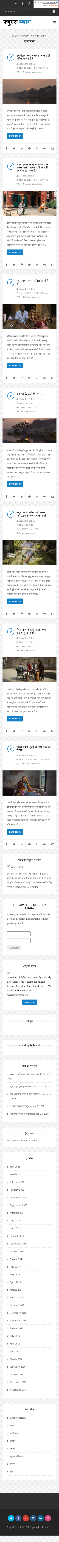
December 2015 (18, 1382)
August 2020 (16, 1212)
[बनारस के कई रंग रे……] (29, 430)
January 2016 (17, 1374)
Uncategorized (18, 1417)
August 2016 (16, 1328)
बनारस (12, 1463)
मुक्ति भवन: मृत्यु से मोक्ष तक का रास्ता (34, 748)
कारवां (12, 1425)
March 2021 (16, 1174)
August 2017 (16, 1258)
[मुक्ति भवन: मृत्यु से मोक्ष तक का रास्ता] (29, 783)
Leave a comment (33, 71)
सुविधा (12, 1471)
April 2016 (15, 1351)
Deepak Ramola (26, 175)
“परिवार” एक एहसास (18, 1106)
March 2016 (16, 1359)
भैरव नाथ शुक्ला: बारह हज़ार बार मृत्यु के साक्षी (32, 631)
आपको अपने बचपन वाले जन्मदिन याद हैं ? (26, 1074)
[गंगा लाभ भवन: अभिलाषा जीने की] (29, 316)
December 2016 (18, 1312)
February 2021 (17, 1182)
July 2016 (15, 1335)
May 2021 (15, 1166)
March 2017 (16, 1289)
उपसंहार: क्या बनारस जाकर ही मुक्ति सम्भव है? (33, 57)
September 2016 (18, 1320)
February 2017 (17, 1297)
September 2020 (18, 1205)
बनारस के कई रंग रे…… (30, 394)
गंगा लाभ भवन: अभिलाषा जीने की (32, 282)
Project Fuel (13, 1527)
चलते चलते (14, 1433)
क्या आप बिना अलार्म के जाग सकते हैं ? (25, 1093)
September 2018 (18, 1243)
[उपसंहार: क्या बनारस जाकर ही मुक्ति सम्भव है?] (29, 91)
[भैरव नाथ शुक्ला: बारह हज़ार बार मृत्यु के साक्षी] (29, 669)
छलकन (12, 1440)
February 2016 (17, 1366)
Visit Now (29, 1002)
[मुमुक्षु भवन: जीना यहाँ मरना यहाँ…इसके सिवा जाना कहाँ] (29, 552)
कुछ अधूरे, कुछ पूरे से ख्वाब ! (21, 1086)
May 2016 (15, 1343)
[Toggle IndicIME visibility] (35, 2)
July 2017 (15, 1266)
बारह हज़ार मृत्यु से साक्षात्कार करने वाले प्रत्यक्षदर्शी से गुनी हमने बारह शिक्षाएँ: (32, 167)
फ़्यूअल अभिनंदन (16, 1456)
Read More (15, 136)
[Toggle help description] (57, 2)
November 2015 (18, 1389)
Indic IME (54, 5)
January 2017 (17, 1305)
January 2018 (17, 1251)
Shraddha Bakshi (27, 63)
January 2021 (17, 1189)
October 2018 (17, 1235)
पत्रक (12, 1448)
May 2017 (15, 1274)
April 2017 (15, 1282)
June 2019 (15, 1228)
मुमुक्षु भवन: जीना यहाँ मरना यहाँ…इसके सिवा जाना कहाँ (31, 513)
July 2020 (15, 1220)
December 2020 (18, 1197)
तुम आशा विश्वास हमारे (19, 1113)
